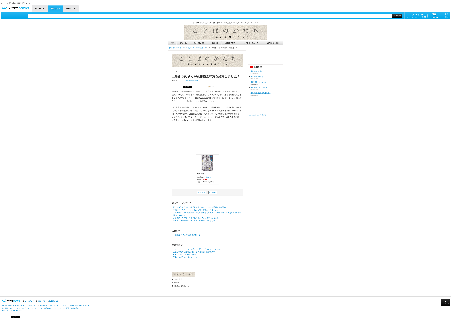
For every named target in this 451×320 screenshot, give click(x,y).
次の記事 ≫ (213, 192)
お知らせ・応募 (273, 43)
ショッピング (29, 301)
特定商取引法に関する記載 (49, 305)
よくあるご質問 (63, 308)
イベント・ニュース (251, 43)
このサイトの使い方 (23, 308)
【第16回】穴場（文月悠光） (260, 93)
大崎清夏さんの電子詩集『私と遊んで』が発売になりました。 (197, 218)
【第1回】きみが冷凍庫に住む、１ (186, 235)
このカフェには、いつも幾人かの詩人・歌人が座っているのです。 (199, 249)
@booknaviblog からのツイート (258, 115)
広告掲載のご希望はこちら (182, 286)
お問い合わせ (75, 308)
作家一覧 (215, 43)
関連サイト (41, 301)
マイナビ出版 (6, 305)
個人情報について (8, 308)
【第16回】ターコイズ (258, 82)
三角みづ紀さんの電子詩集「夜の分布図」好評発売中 (194, 252)
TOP (172, 43)
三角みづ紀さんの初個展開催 (184, 255)
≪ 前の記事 (201, 192)
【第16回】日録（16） (258, 77)
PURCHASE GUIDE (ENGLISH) (12, 311)
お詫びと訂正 (178, 279)
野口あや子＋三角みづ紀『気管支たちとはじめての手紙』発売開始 (199, 207)
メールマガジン (37, 308)
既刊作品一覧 (199, 43)
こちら (195, 101)
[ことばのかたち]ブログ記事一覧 (196, 48)
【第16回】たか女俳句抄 (259, 87)
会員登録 (425, 17)
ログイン (410, 17)
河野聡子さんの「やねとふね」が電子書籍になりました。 (196, 210)
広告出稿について (50, 308)
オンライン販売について (29, 305)
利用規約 (16, 305)
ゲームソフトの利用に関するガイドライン (74, 305)
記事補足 (176, 282)
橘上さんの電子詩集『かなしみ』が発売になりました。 (195, 221)
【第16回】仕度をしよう (259, 71)
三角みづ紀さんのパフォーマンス (186, 257)
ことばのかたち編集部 (190, 81)
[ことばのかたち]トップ (176, 48)
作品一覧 (183, 43)
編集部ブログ (230, 43)
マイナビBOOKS (15, 7)
